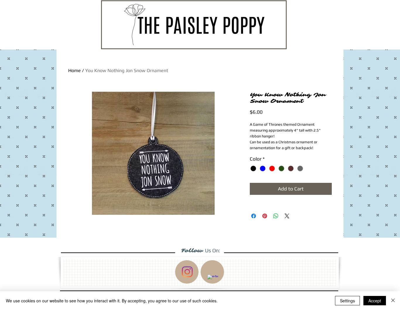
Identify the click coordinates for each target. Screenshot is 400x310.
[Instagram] (187, 271)
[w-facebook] (212, 280)
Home (74, 70)
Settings (347, 301)
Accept (374, 301)
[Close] (392, 300)
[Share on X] (286, 215)
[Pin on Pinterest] (264, 215)
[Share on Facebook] (253, 215)
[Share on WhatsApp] (275, 215)
